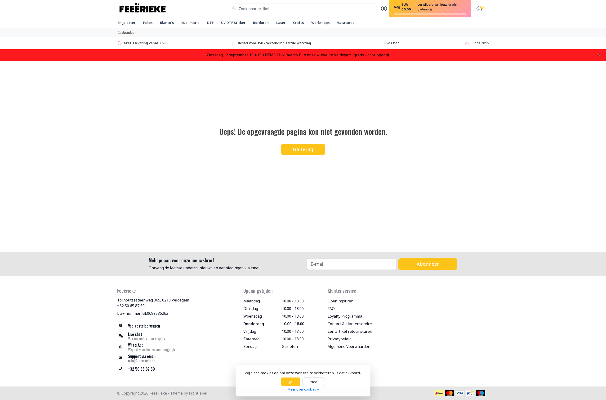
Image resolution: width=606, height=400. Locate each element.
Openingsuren (340, 301)
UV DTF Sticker (233, 22)
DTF (210, 22)
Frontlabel (198, 393)
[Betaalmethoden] (439, 393)
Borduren (261, 22)
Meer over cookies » (303, 389)
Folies (147, 22)
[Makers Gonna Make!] (173, 9)
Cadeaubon (127, 32)
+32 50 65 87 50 (131, 305)
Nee (313, 382)
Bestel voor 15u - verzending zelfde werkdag (274, 43)
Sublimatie (190, 22)
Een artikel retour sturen (350, 331)
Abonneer (428, 264)
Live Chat (391, 43)
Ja (290, 382)
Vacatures (345, 22)
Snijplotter (126, 22)
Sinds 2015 (480, 43)
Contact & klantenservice (350, 323)
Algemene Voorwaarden (349, 346)
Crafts (298, 22)
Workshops (320, 22)
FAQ (331, 308)
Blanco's (167, 22)
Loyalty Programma (345, 316)
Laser (280, 22)
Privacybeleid (340, 339)
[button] (383, 9)
